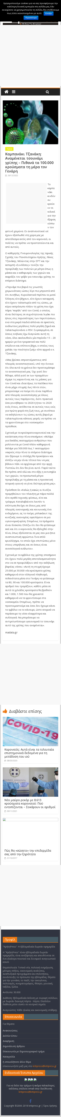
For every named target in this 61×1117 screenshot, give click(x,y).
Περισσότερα (31, 18)
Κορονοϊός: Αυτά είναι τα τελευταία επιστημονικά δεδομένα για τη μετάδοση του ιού (29, 752)
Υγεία (9, 149)
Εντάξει (48, 13)
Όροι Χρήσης (50, 1105)
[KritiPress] (6, 91)
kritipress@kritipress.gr (44, 1066)
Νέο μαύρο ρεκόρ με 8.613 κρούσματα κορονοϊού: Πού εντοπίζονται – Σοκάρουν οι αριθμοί (29, 803)
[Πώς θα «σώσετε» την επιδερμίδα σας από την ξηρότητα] (30, 820)
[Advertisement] (30, 55)
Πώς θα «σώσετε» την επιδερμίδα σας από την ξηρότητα (27, 852)
